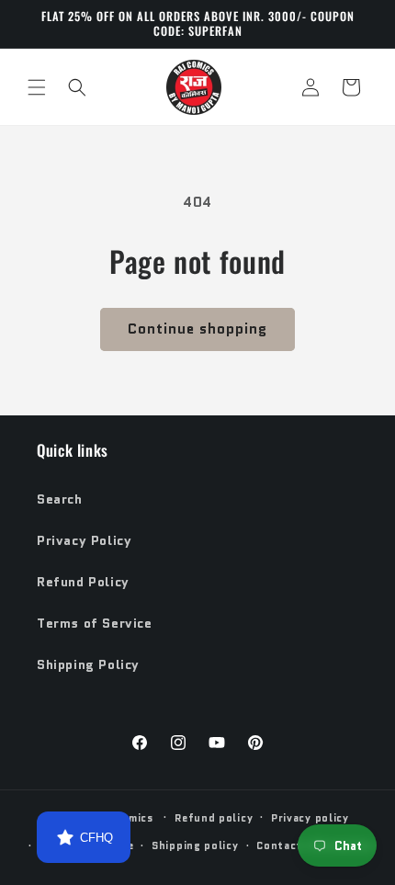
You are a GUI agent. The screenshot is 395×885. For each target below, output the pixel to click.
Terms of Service (94, 623)
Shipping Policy (88, 664)
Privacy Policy (84, 540)
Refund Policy (83, 582)
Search (60, 499)
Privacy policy (310, 818)
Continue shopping (197, 329)
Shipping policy (195, 845)
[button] (37, 87)
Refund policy (214, 818)
